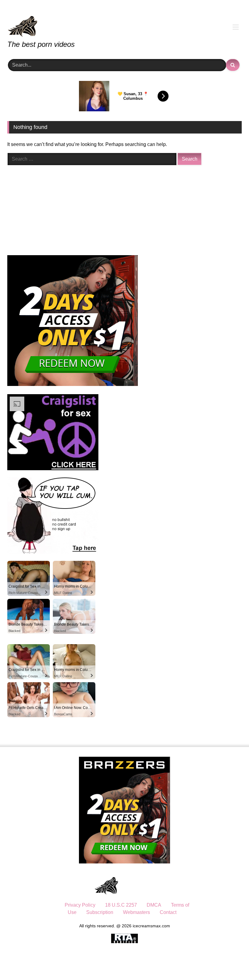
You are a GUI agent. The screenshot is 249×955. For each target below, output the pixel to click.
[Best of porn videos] (124, 22)
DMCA (154, 905)
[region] (79, 911)
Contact (168, 912)
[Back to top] (230, 937)
